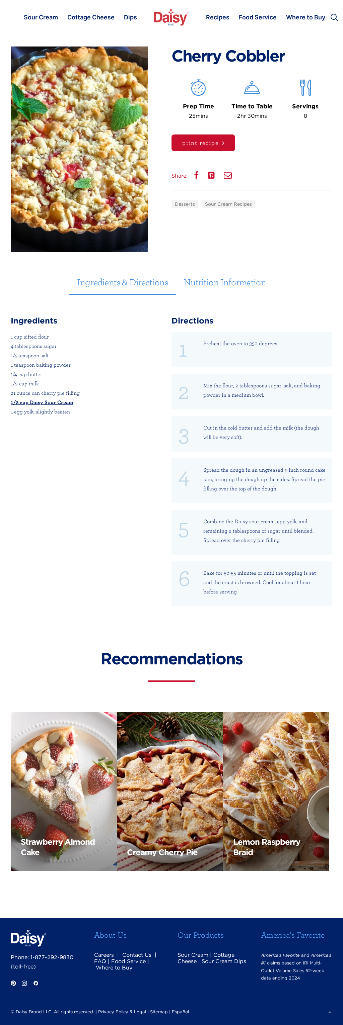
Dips (130, 17)
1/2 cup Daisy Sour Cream (42, 402)
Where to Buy (305, 17)
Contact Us (136, 955)
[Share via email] (228, 177)
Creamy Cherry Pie (162, 852)
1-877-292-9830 (51, 957)
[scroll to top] (330, 1011)
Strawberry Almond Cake (58, 847)
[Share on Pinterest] (212, 177)
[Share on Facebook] (197, 177)
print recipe (200, 142)
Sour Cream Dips (224, 961)
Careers (104, 955)
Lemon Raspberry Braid (266, 847)
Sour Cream (41, 17)
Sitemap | (160, 1011)
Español (180, 1011)
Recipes (217, 17)
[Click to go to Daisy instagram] (24, 984)
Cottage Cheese (91, 17)
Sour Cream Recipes (228, 204)
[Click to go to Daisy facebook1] (36, 984)
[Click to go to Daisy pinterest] (13, 984)
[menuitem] (41, 17)
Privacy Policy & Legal (122, 1011)
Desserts (185, 204)
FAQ (100, 961)
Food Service (258, 17)
